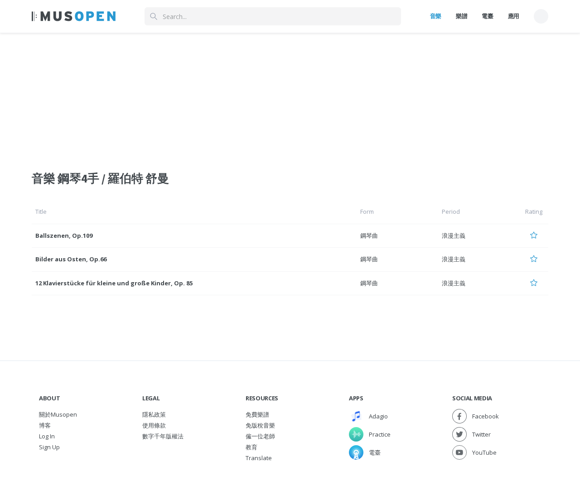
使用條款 (154, 425)
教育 (251, 447)
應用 (513, 16)
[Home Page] (74, 16)
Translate (259, 458)
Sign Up (49, 447)
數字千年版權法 (163, 436)
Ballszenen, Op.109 (63, 235)
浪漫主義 (453, 235)
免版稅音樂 (260, 425)
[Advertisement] (290, 96)
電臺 (487, 16)
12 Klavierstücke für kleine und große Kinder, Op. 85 (114, 283)
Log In (47, 436)
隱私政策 (154, 414)
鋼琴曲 (369, 235)
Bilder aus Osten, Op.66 (70, 259)
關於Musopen (58, 414)
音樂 (435, 16)
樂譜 (461, 16)
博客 (45, 425)
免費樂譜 (257, 414)
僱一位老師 (260, 436)
